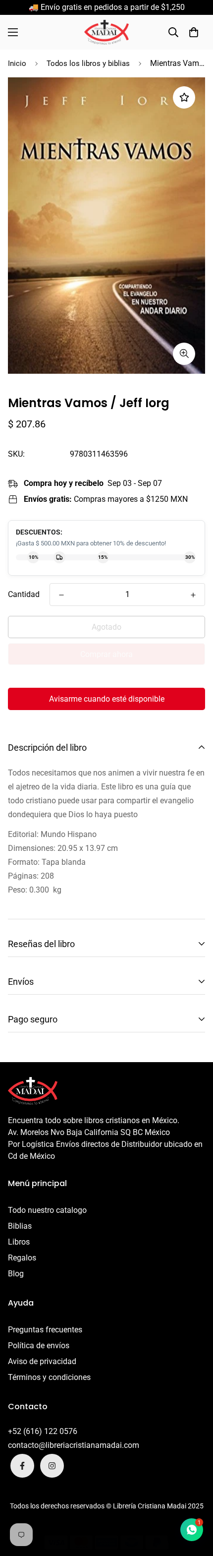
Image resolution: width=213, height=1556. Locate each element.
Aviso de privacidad (42, 1361)
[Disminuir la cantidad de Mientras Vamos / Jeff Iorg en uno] (61, 595)
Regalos (22, 1257)
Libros (19, 1242)
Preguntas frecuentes (45, 1329)
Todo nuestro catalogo (47, 1210)
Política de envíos (38, 1345)
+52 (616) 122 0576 (42, 1431)
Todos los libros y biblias (88, 63)
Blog (16, 1273)
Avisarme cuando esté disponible (106, 699)
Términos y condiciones (49, 1377)
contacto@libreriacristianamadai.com (73, 1445)
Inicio (17, 63)
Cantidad (24, 594)
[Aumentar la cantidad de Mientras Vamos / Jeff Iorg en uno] (193, 595)
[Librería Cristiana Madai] (106, 32)
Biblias (20, 1226)
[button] (193, 32)
